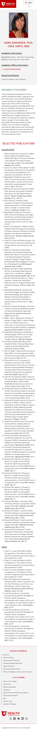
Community (7, 684)
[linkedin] (22, 718)
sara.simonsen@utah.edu (12, 69)
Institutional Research (10, 695)
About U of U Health (10, 681)
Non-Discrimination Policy (11, 669)
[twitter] (10, 718)
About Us (6, 655)
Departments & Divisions (11, 660)
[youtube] (18, 718)
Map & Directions (9, 666)
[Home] (8, 4)
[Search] (29, 6)
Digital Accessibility (9, 687)
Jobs (4, 698)
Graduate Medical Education (12, 663)
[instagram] (26, 718)
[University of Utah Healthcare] (18, 713)
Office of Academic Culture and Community (17, 672)
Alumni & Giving (8, 657)
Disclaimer (6, 690)
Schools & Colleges (9, 704)
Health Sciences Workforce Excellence (15, 693)
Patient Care (7, 701)
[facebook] (14, 718)
